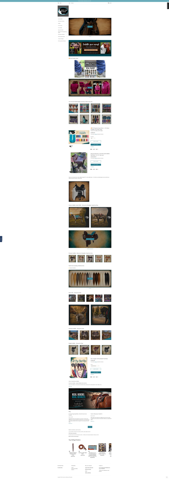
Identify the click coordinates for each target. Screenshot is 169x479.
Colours (92, 364)
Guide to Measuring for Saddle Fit (96, 413)
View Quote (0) (167, 6)
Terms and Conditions (74, 468)
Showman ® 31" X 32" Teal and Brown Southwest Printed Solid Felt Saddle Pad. (92, 454)
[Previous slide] (87, 36)
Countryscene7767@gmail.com (105, 467)
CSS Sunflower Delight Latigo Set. (102, 453)
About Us (72, 469)
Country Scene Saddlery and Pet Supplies (67, 477)
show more (70, 386)
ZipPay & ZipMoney (88, 472)
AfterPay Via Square (88, 469)
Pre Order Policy (60, 467)
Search (72, 467)
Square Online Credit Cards (89, 467)
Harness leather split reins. (83, 453)
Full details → (93, 146)
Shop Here (104, 28)
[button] (1, 239)
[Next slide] (93, 36)
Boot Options (92, 136)
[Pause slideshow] (110, 36)
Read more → (71, 423)
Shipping (95, 158)
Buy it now (96, 144)
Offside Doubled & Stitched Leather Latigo (72, 453)
